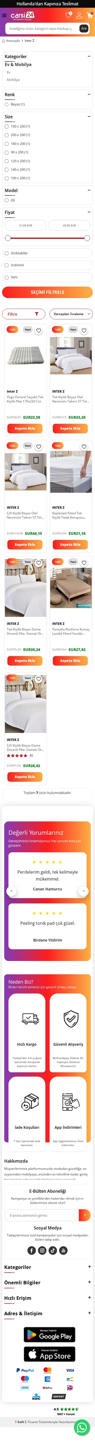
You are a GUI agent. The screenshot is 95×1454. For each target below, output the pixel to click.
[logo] (23, 15)
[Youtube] (63, 1250)
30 (31, 755)
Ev (9, 72)
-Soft (20, 1422)
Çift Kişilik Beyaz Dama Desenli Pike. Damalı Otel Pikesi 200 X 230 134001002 (25, 747)
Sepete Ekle (25, 428)
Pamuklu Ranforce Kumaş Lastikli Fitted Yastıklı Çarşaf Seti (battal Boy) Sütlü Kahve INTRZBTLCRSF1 (71, 631)
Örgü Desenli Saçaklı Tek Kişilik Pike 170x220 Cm (25, 399)
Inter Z (12, 391)
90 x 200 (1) (19, 152)
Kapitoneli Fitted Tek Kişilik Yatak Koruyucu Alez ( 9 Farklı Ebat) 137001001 (68, 515)
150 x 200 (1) (20, 126)
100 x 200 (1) (20, 178)
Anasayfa (13, 41)
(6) (12, 200)
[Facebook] (31, 1250)
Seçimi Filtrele (47, 292)
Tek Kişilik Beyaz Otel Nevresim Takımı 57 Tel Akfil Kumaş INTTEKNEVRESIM (69, 399)
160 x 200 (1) (20, 143)
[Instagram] (42, 1250)
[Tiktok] (53, 1250)
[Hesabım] (79, 15)
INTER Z (58, 391)
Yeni (13, 277)
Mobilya (13, 80)
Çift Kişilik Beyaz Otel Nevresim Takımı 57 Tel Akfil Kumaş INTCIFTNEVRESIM (24, 515)
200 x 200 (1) (20, 135)
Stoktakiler (19, 253)
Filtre (12, 314)
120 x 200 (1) (20, 161)
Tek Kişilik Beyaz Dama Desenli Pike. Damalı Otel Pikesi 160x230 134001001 (25, 631)
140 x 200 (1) (20, 169)
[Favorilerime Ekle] (38, 331)
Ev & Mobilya (18, 64)
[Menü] (4, 15)
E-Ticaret (31, 1422)
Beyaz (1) (17, 104)
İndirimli (17, 265)
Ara (84, 28)
